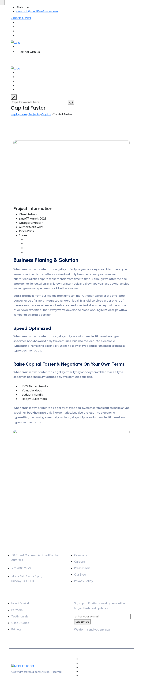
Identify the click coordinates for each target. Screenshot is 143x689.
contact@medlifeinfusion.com (37, 11)
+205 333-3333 (21, 18)
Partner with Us (29, 52)
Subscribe (82, 622)
